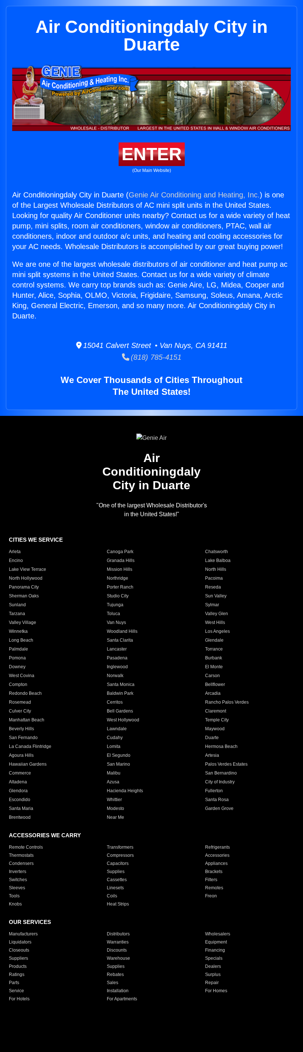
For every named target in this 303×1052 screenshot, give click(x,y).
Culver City (20, 711)
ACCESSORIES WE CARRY (45, 835)
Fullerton (214, 790)
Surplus (213, 974)
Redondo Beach (25, 693)
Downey (17, 666)
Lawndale (117, 728)
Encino (16, 560)
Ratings (16, 974)
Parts (14, 982)
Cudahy (115, 737)
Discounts (117, 950)
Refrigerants (217, 847)
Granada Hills (121, 560)
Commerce (20, 773)
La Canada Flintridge (30, 746)
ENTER (152, 154)
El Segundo (118, 755)
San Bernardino (221, 773)
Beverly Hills (21, 728)
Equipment (216, 942)
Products (18, 966)
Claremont (215, 711)
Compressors (120, 855)
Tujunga (115, 604)
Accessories (217, 855)
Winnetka (18, 631)
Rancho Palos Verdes (227, 702)
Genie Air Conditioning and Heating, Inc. (194, 195)
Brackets (213, 871)
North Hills (215, 569)
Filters (211, 879)
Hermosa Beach (221, 746)
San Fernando (23, 737)
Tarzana (17, 613)
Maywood (215, 728)
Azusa (113, 781)
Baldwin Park (120, 693)
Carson (212, 675)
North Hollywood (25, 578)
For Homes (216, 990)
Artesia (212, 755)
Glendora (18, 790)
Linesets (115, 887)
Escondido (19, 799)
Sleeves (17, 887)
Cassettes (117, 879)
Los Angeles (217, 631)
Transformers (120, 847)
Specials (213, 958)
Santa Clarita (120, 640)
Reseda (213, 587)
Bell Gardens (120, 711)
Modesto (115, 808)
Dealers (213, 966)
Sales (112, 982)
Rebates (115, 974)
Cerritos (115, 702)
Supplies (116, 871)
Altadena (18, 781)
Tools (14, 895)
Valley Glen (216, 613)
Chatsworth (216, 551)
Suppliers (18, 958)
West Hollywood (123, 719)
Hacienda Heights (125, 790)
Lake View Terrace (27, 569)
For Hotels (19, 998)
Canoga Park (120, 551)
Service (16, 990)
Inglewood (117, 666)
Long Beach (21, 640)
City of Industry (220, 781)
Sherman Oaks (24, 596)
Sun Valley (216, 596)
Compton (18, 684)
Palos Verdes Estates (226, 764)
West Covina (21, 675)
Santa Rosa (217, 799)
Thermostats (21, 855)
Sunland (17, 604)
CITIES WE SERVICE (36, 540)
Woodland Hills (122, 631)
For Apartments (122, 998)
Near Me (115, 817)
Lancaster (117, 649)
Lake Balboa (218, 560)
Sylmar (212, 604)
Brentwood (20, 817)
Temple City (217, 719)
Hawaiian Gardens (28, 764)
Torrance (214, 649)
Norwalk (115, 675)
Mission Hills (119, 569)
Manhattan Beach (26, 719)
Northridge (117, 578)
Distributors (118, 934)
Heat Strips (118, 904)
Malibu (113, 773)
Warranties (118, 942)
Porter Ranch (120, 587)
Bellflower (215, 684)
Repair (212, 982)
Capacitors (118, 863)
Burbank (213, 657)
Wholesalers (217, 934)
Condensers (21, 863)
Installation (118, 990)
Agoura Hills (21, 755)
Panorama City (24, 587)
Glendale (214, 640)
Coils (112, 895)
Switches (18, 879)
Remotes (214, 887)
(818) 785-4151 (155, 357)
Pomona (17, 657)
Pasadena (117, 657)
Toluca (113, 613)
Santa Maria (21, 808)
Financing (215, 950)
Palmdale (18, 649)
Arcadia (213, 693)
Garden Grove (219, 808)
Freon (211, 895)
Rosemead (20, 702)
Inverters (17, 871)
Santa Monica (121, 684)
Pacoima (214, 578)
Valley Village (22, 622)
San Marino (118, 764)
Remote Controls (26, 847)
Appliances (216, 863)
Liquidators (20, 942)
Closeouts (19, 950)
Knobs (15, 904)
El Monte (214, 666)
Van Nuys (116, 622)
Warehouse (118, 958)
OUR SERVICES (30, 922)
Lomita (113, 746)
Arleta (15, 551)
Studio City (118, 596)
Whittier (114, 799)
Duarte (212, 737)
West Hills (215, 622)
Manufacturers (23, 934)
